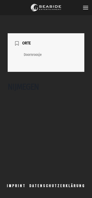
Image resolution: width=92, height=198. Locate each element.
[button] (85, 7)
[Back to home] (46, 7)
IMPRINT (16, 185)
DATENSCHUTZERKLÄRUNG (57, 185)
